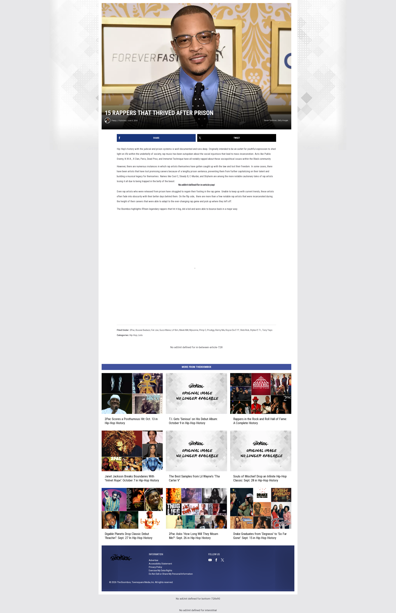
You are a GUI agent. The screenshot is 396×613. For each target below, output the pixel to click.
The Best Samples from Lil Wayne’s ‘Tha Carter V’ (194, 478)
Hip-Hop (133, 335)
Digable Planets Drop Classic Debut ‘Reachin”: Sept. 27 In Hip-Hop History (128, 536)
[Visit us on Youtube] (211, 560)
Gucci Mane (165, 330)
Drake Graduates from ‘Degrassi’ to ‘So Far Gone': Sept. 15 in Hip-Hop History (260, 536)
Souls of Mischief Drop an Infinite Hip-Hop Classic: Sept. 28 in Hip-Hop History (260, 478)
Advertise (153, 560)
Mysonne (193, 330)
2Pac (132, 330)
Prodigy (210, 330)
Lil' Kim (175, 330)
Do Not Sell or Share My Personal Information (171, 574)
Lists (140, 335)
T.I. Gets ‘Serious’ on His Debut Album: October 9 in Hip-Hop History (193, 421)
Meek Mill (183, 330)
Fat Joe (155, 330)
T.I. (260, 330)
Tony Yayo (267, 330)
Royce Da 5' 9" (232, 330)
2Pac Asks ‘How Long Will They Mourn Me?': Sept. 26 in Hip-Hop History (193, 536)
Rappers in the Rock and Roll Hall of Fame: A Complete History (260, 421)
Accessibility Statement (160, 563)
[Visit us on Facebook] (217, 560)
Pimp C (202, 330)
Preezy (114, 120)
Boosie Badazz (143, 330)
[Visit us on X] (224, 560)
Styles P (254, 330)
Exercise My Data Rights (160, 570)
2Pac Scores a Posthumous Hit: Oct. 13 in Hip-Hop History (131, 421)
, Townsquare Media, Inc (142, 582)
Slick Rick (244, 330)
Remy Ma (220, 330)
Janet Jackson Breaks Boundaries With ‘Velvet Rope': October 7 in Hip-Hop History (132, 478)
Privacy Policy (155, 567)
